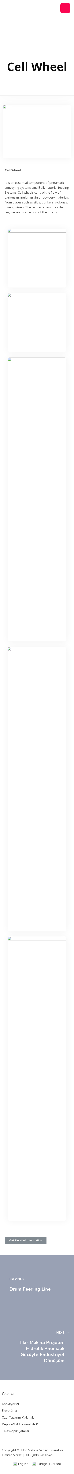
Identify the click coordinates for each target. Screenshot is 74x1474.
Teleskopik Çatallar (15, 1431)
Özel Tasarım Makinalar (19, 1417)
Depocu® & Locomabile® (20, 1424)
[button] (25, 1240)
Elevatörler (9, 1411)
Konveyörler (10, 1404)
